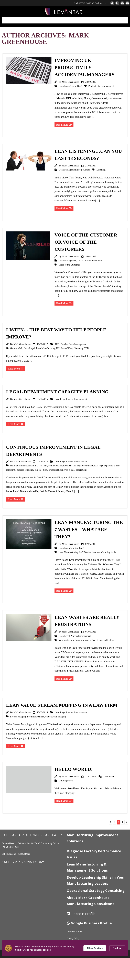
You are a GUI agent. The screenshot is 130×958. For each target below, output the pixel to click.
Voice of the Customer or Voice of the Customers (86, 242)
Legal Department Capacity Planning (57, 391)
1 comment (108, 776)
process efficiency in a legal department (67, 469)
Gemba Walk (16, 348)
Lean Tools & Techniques (90, 260)
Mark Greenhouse (70, 82)
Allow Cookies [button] (95, 948)
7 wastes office (88, 640)
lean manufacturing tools (104, 552)
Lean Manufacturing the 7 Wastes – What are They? (89, 529)
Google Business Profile (91, 923)
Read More (62, 124)
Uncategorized (66, 780)
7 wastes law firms (71, 640)
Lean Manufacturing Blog (71, 548)
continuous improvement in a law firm (28, 465)
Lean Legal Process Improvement (71, 399)
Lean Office (66, 348)
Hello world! (74, 769)
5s (60, 640)
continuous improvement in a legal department (70, 465)
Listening (100, 169)
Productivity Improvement (101, 86)
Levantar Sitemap (75, 931)
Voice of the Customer (69, 264)
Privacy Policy (73, 938)
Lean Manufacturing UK (48, 348)
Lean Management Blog (70, 86)
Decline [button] (117, 948)
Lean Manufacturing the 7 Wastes (75, 552)
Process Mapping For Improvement (27, 716)
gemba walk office (105, 640)
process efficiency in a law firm (32, 469)
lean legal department (104, 465)
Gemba (86, 169)
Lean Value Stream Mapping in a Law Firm (61, 705)
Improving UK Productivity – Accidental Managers (84, 67)
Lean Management (68, 260)
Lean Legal (29, 348)
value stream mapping (55, 716)
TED (57, 344)
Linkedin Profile (83, 913)
